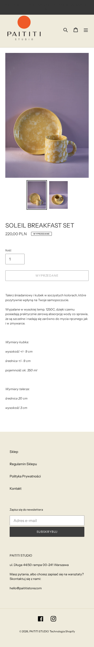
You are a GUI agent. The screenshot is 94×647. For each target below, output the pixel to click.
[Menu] (86, 29)
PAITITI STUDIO (39, 631)
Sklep (14, 452)
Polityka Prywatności (25, 476)
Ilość (8, 250)
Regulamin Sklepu (23, 464)
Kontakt (15, 488)
